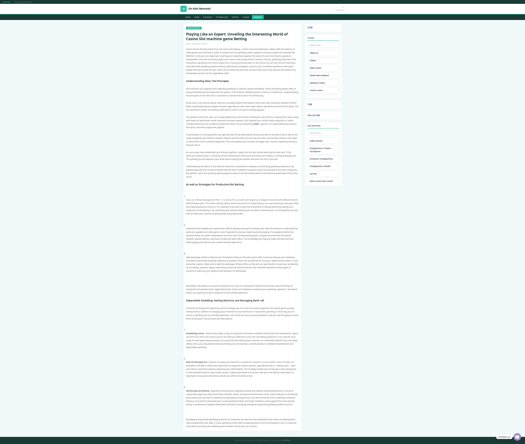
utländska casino (317, 83)
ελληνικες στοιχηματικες (321, 159)
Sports (235, 17)
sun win (313, 173)
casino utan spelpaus (319, 75)
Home (187, 17)
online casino (315, 68)
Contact (258, 17)
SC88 (310, 27)
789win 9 (314, 53)
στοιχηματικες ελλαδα (320, 166)
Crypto (313, 60)
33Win (256, 124)
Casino (246, 17)
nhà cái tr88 (313, 115)
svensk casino (316, 90)
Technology (222, 17)
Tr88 (309, 104)
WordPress (286, 440)
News (196, 17)
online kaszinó (316, 141)
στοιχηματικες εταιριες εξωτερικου (320, 149)
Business (207, 17)
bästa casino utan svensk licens (321, 182)
